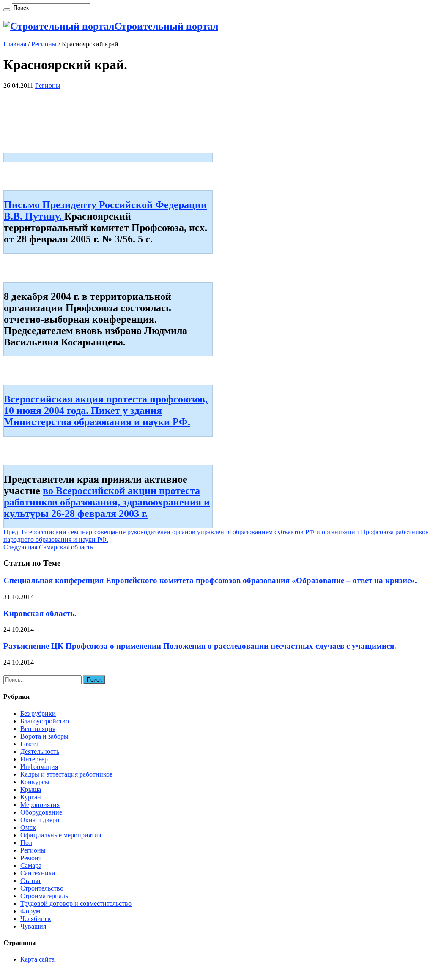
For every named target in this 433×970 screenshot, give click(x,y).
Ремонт (30, 857)
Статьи (30, 880)
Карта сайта (37, 959)
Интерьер (34, 759)
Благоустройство (44, 721)
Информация (39, 766)
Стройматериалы (45, 895)
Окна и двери (40, 819)
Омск (28, 827)
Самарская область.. (49, 547)
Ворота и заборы (44, 736)
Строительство (41, 888)
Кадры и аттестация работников (66, 774)
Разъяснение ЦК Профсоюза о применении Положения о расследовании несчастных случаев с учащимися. (199, 645)
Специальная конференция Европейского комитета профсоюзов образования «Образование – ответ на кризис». (210, 580)
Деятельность (39, 751)
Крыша (30, 789)
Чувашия (33, 926)
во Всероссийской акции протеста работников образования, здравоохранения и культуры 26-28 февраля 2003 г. (107, 502)
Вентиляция (37, 728)
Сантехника (37, 873)
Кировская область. (40, 613)
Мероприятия (40, 804)
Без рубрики (38, 713)
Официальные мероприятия (60, 835)
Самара (30, 865)
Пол (26, 842)
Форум (30, 911)
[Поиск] (6, 9)
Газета (29, 743)
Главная (14, 44)
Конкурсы (34, 781)
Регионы (44, 44)
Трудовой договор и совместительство (76, 903)
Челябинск (35, 918)
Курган (30, 797)
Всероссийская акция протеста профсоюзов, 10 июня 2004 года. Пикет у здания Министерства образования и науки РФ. (106, 410)
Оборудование (41, 812)
